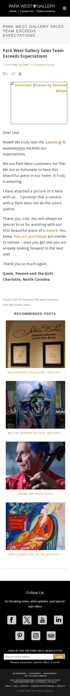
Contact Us (26, 11)
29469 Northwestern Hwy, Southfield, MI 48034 (37, 681)
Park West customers (46, 299)
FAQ (16, 686)
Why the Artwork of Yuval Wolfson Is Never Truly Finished (36, 433)
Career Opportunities (43, 686)
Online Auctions (46, 11)
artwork (50, 230)
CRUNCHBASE (49, 673)
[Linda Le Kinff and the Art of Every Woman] (35, 526)
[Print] (21, 73)
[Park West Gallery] (32, 7)
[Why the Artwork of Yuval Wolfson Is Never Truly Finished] (35, 405)
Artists (13, 11)
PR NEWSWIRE (19, 673)
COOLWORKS (35, 673)
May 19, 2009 (21, 64)
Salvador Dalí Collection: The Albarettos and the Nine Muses (36, 372)
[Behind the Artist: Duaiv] (35, 465)
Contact (24, 686)
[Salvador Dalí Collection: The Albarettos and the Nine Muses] (35, 344)
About (8, 686)
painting (53, 142)
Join (59, 657)
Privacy (61, 686)
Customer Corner (44, 64)
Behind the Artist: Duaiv (35, 494)
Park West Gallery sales (16, 305)
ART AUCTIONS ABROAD (35, 676)
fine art (17, 299)
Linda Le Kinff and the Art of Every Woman (36, 554)
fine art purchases (30, 236)
